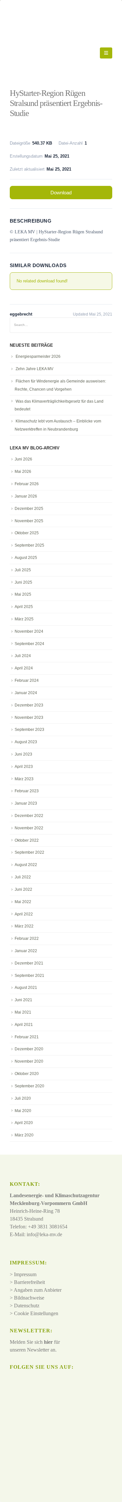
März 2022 (24, 926)
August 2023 (26, 742)
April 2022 (24, 914)
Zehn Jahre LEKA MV (34, 369)
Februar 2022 (27, 938)
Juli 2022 (23, 877)
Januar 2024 (26, 693)
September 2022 (29, 852)
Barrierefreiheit (29, 1282)
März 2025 (24, 619)
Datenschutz (26, 1305)
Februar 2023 (27, 791)
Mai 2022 (23, 902)
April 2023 (24, 766)
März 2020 (24, 1135)
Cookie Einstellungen (36, 1313)
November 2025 (29, 521)
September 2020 (29, 1086)
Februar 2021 (27, 1037)
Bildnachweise (29, 1298)
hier (48, 1342)
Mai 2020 (23, 1110)
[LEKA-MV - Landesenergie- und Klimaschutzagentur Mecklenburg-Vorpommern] (55, 53)
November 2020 (29, 1061)
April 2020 (24, 1122)
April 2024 (24, 668)
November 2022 (29, 828)
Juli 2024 (23, 656)
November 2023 (29, 717)
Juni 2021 (23, 1000)
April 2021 (24, 1024)
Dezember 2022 (29, 815)
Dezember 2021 (29, 963)
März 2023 (24, 779)
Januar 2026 (26, 496)
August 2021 (26, 987)
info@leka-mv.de (44, 1234)
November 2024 (29, 631)
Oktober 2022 (27, 840)
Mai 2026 (23, 471)
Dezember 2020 (29, 1049)
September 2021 (29, 975)
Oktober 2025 (27, 533)
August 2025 (26, 557)
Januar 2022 (26, 951)
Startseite (19, 77)
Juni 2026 (23, 459)
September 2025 (29, 545)
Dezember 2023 (29, 705)
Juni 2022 (23, 889)
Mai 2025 (23, 594)
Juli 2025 (23, 570)
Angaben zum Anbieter (37, 1290)
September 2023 (29, 729)
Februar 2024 (27, 680)
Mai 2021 (23, 1012)
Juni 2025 (23, 582)
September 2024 (29, 643)
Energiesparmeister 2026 (38, 356)
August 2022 (26, 864)
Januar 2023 (26, 803)
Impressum (25, 1274)
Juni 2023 (23, 754)
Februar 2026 (27, 484)
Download (61, 192)
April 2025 (24, 606)
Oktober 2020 (27, 1073)
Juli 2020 (23, 1098)
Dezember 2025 (29, 508)
